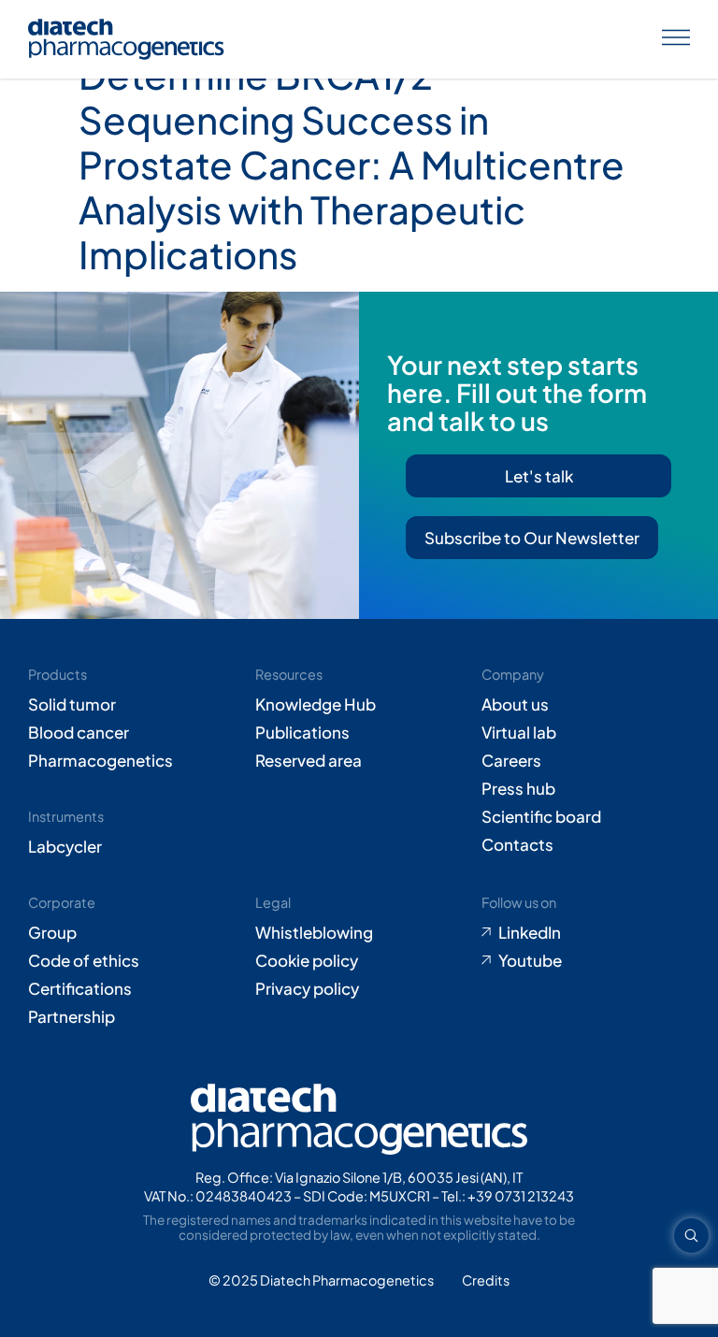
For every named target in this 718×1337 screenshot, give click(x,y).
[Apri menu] (676, 39)
